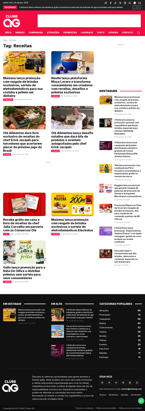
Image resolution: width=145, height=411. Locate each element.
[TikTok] (115, 3)
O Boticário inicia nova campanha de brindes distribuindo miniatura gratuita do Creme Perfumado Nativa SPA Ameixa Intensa (79, 350)
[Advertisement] (89, 20)
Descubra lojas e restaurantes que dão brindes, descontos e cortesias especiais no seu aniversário (126, 256)
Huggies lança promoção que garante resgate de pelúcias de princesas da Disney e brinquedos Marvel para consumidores (128, 190)
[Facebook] (110, 3)
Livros (6, 234)
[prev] (134, 7)
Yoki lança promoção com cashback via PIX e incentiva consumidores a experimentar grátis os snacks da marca (127, 171)
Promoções (8, 99)
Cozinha (7, 154)
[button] (138, 32)
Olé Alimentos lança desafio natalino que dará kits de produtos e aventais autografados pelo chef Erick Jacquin (72, 140)
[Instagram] (105, 3)
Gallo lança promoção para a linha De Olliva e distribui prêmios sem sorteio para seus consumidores (24, 273)
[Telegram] (134, 3)
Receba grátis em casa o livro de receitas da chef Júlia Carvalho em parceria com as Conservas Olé (23, 225)
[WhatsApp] (129, 3)
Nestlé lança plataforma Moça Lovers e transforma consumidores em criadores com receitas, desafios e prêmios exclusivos (72, 85)
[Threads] (125, 3)
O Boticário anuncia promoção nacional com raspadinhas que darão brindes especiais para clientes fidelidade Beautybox (126, 127)
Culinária (55, 96)
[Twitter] (120, 3)
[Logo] (17, 386)
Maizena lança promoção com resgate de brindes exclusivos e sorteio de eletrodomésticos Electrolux (72, 225)
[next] (139, 7)
